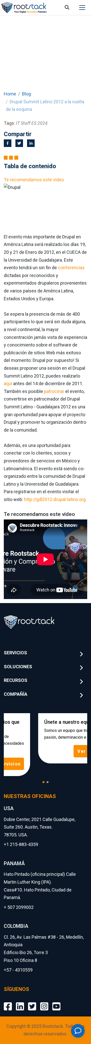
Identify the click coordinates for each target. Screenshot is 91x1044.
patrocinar (54, 391)
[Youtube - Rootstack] (56, 1002)
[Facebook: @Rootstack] (8, 1002)
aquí (8, 383)
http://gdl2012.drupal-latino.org (55, 499)
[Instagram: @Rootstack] (44, 1002)
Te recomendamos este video (34, 179)
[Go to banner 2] (48, 782)
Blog (26, 93)
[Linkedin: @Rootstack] (20, 1002)
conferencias (71, 267)
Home (10, 93)
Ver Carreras (60, 751)
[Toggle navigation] (82, 7)
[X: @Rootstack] (32, 1002)
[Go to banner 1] (43, 782)
